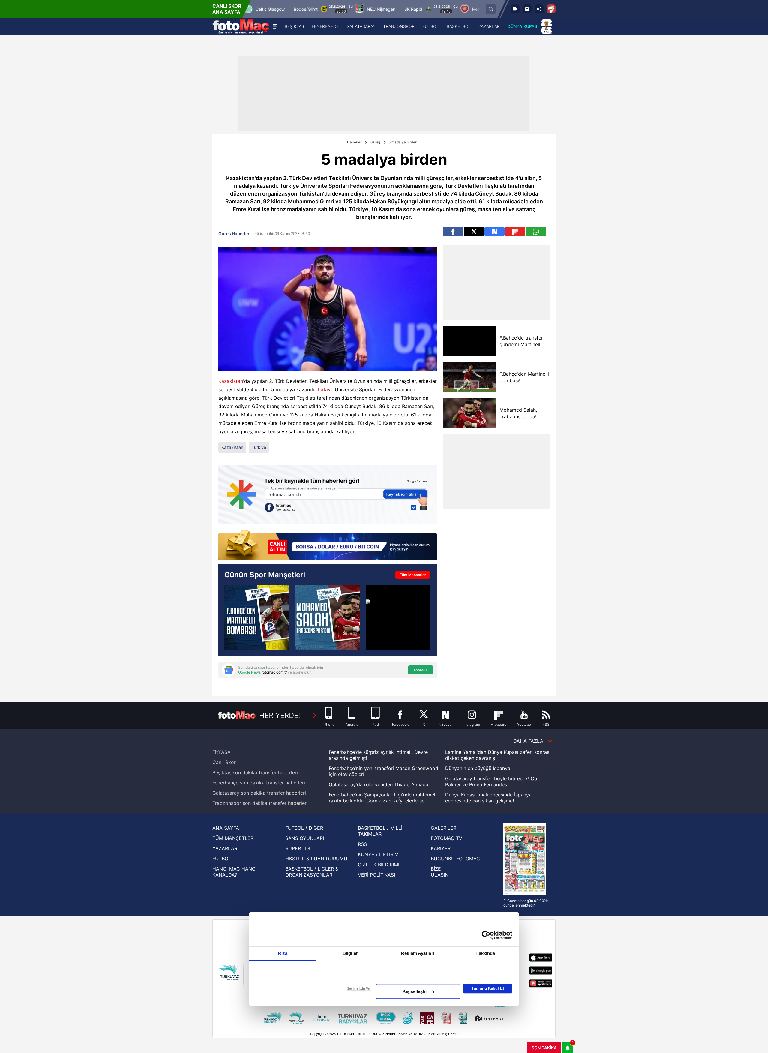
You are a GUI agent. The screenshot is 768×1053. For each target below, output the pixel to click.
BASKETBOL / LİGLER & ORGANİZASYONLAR (311, 872)
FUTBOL (221, 859)
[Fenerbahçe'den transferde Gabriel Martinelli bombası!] (256, 617)
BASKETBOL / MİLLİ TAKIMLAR (380, 831)
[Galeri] (527, 9)
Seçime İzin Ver (359, 988)
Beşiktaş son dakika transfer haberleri (255, 773)
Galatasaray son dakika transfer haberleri (259, 793)
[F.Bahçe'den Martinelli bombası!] (469, 377)
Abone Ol (421, 670)
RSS (362, 844)
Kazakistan (230, 381)
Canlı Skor (224, 762)
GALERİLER (443, 828)
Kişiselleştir (415, 991)
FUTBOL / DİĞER (304, 828)
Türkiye (325, 389)
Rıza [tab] (282, 953)
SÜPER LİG (297, 848)
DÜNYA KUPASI (523, 26)
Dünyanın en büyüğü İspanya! (478, 768)
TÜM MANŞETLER (233, 838)
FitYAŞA (221, 752)
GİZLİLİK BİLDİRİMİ (378, 865)
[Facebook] (453, 231)
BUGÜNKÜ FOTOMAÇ (455, 859)
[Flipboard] (515, 231)
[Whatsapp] (536, 231)
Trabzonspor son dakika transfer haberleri (260, 803)
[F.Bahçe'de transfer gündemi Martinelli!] (469, 341)
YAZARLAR (224, 848)
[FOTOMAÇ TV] (515, 9)
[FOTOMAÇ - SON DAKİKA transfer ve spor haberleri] (240, 26)
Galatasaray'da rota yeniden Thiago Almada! (379, 785)
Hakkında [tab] (485, 953)
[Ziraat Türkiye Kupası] (551, 9)
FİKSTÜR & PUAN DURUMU (316, 859)
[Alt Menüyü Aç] (275, 26)
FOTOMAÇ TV (446, 838)
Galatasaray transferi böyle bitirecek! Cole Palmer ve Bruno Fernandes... (493, 782)
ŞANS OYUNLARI (304, 838)
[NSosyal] (494, 231)
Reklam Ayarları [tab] (417, 953)
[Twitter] (474, 231)
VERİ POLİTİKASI (376, 875)
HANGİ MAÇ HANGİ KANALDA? (234, 872)
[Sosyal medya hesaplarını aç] (539, 9)
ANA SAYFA (225, 828)
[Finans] (327, 545)
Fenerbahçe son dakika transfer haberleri (258, 783)
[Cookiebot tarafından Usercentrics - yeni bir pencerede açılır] (486, 935)
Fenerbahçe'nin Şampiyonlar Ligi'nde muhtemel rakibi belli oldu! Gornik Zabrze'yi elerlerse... (382, 798)
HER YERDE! (279, 715)
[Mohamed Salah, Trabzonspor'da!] (327, 617)
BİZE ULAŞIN (439, 872)
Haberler (354, 142)
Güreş (375, 142)
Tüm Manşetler (413, 574)
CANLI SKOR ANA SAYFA (227, 9)
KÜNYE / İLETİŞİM (378, 854)
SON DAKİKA (544, 1047)
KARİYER (441, 848)
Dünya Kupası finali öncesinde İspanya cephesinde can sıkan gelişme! (488, 798)
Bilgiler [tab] (350, 953)
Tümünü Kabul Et (487, 988)
